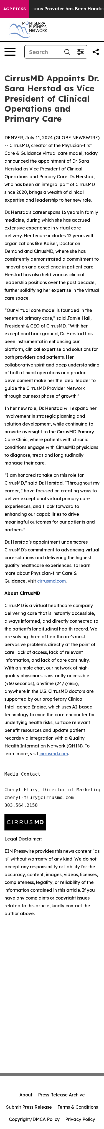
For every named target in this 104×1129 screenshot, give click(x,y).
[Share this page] (96, 51)
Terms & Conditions (77, 1107)
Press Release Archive (61, 1095)
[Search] (67, 51)
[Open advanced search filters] (80, 51)
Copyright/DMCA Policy (34, 1119)
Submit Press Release (29, 1107)
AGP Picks (14, 8)
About (25, 1095)
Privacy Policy (80, 1119)
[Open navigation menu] (10, 51)
